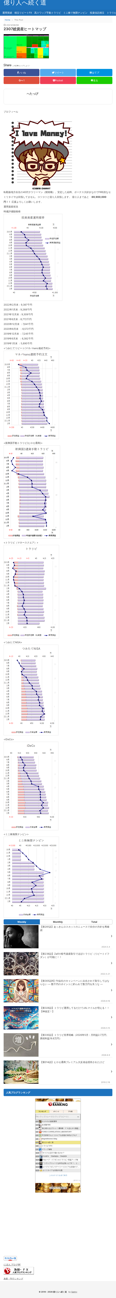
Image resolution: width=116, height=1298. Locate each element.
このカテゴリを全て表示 (58, 1175)
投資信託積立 (97, 12)
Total (94, 921)
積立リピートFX (23, 12)
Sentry (74, 1292)
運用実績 (7, 12)
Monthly (58, 921)
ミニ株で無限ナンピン (75, 12)
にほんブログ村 (12, 1264)
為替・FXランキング (13, 1278)
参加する (77, 1180)
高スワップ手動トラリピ (47, 12)
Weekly (21, 921)
